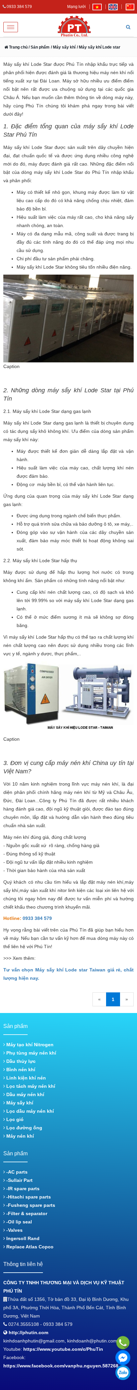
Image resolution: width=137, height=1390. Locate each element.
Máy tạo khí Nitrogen (29, 1044)
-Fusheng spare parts (30, 1205)
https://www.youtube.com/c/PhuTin (63, 1349)
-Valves (14, 1230)
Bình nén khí (20, 1069)
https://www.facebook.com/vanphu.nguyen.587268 (60, 1365)
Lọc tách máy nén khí (30, 1086)
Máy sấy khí (19, 1102)
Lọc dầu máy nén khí (29, 1111)
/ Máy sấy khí (63, 47)
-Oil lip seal (18, 1221)
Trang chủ (18, 47)
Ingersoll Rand (22, 1238)
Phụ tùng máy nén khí (30, 1053)
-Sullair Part (19, 1180)
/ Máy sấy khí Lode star (98, 47)
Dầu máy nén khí (24, 1094)
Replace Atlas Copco (29, 1246)
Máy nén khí (19, 1136)
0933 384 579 (37, 918)
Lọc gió (14, 1119)
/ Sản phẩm (39, 47)
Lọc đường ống (23, 1127)
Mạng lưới (76, 6)
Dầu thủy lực (20, 1061)
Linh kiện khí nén (25, 1077)
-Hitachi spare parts (28, 1197)
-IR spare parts (22, 1188)
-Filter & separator (26, 1213)
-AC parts (16, 1172)
